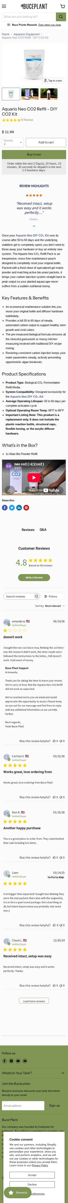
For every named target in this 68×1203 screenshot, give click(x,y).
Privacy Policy (40, 1165)
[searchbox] (18, 596)
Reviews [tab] (28, 530)
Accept (32, 1175)
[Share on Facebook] (5, 508)
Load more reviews (34, 1001)
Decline (32, 1184)
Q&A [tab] (43, 530)
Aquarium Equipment (26, 34)
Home (5, 34)
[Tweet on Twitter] (12, 508)
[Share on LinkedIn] (19, 508)
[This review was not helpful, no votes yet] (61, 741)
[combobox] (29, 16)
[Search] (61, 16)
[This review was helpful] (54, 925)
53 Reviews (27, 119)
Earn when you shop (50, 24)
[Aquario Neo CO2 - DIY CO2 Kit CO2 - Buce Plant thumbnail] (30, 94)
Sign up (54, 1105)
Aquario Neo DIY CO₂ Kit (32, 235)
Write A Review (34, 577)
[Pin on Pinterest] (26, 508)
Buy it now (34, 154)
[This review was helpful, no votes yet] (54, 741)
